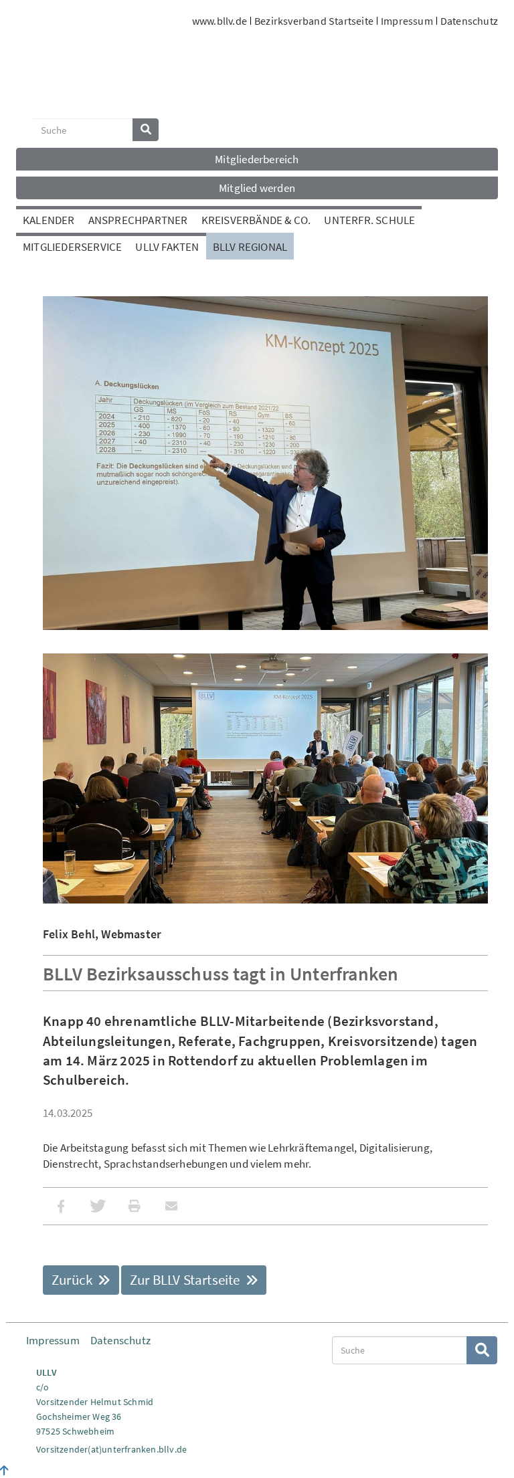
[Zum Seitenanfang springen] (4, 1470)
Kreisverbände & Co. (256, 220)
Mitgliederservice (72, 246)
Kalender (49, 220)
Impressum (407, 20)
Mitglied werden (257, 188)
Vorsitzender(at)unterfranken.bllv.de (111, 1449)
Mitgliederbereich (256, 159)
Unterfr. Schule (369, 220)
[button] (61, 1206)
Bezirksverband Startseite (313, 20)
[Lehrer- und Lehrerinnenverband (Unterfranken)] (76, 71)
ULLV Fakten (167, 246)
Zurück (73, 1280)
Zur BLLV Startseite (186, 1280)
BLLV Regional (250, 246)
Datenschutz (469, 20)
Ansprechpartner (138, 220)
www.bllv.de (219, 20)
